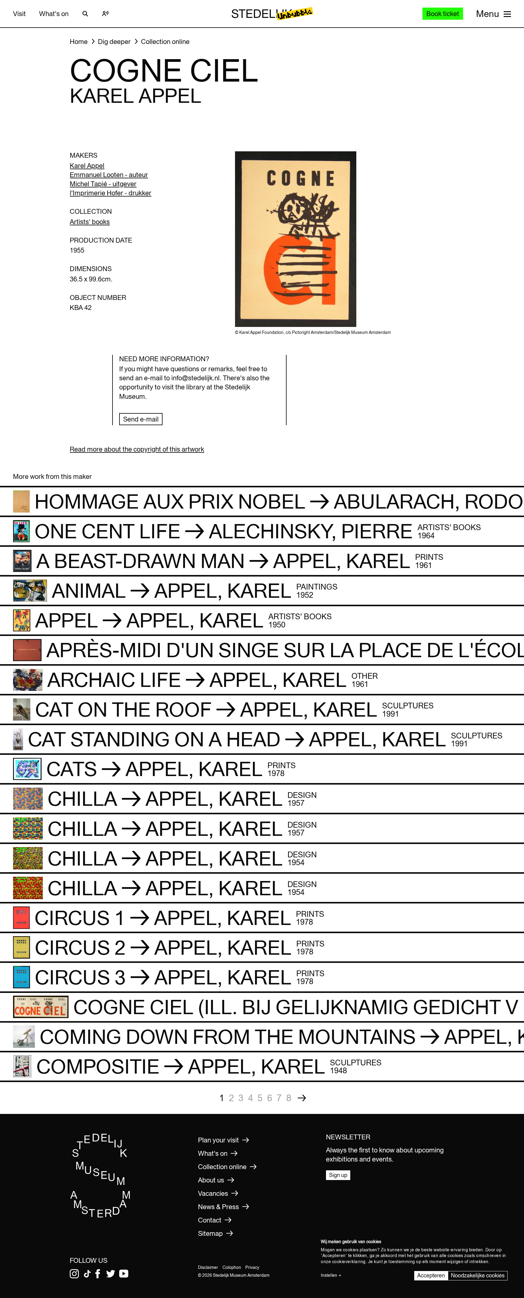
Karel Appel (87, 166)
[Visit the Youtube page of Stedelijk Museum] (123, 1273)
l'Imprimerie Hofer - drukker (110, 193)
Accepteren (431, 1275)
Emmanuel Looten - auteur (109, 175)
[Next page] (302, 1098)
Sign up (338, 1175)
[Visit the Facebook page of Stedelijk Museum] (97, 1273)
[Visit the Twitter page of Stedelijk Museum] (110, 1273)
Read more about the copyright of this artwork (137, 449)
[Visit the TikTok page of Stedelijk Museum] (87, 1273)
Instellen (329, 1275)
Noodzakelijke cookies (478, 1275)
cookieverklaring (349, 1261)
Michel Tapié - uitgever (103, 184)
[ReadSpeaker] (105, 13)
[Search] (85, 13)
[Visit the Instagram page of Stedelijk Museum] (74, 1273)
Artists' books (90, 222)
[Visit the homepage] (100, 1215)
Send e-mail (141, 419)
